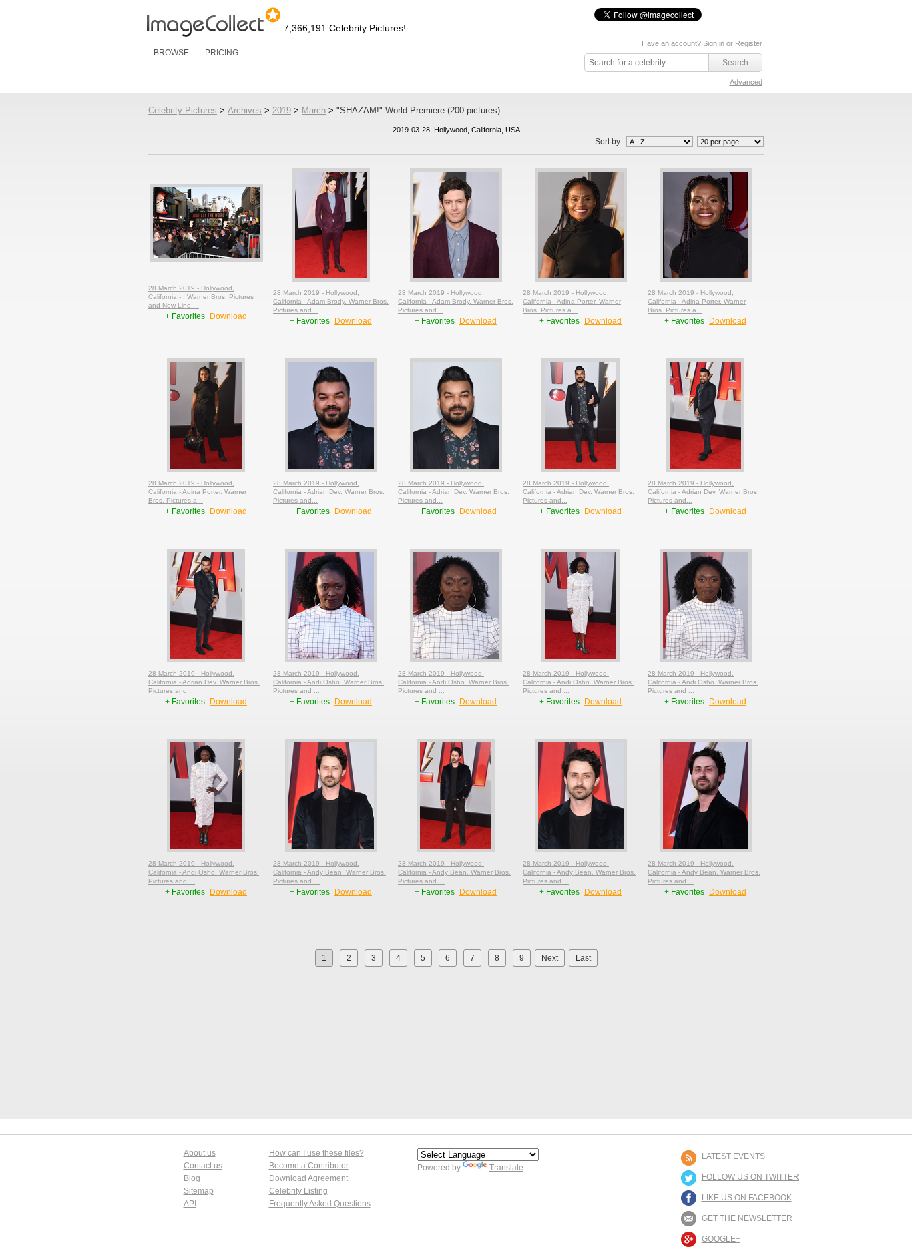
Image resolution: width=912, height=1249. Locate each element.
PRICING (221, 52)
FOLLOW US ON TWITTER (750, 1177)
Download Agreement (308, 1178)
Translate (506, 1167)
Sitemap (199, 1191)
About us (200, 1153)
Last (583, 958)
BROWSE (171, 52)
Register (748, 43)
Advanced (746, 82)
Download (228, 316)
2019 (281, 110)
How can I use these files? (316, 1153)
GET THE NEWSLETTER (747, 1218)
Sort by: (609, 141)
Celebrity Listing (298, 1191)
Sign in (713, 43)
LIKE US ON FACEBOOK (747, 1197)
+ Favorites (186, 316)
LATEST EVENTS (733, 1156)
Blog (192, 1178)
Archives (245, 110)
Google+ (721, 1239)
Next (549, 958)
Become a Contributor (309, 1165)
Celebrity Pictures (182, 110)
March (314, 110)
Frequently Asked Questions (320, 1203)
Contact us (203, 1165)
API (190, 1203)
